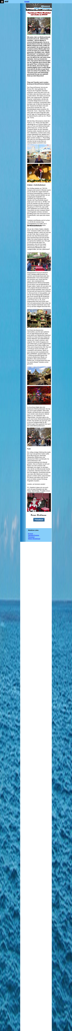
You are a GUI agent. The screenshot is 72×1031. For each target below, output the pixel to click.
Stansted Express (33, 535)
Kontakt (26, 1)
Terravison (31, 537)
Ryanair (30, 533)
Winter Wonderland (34, 538)
